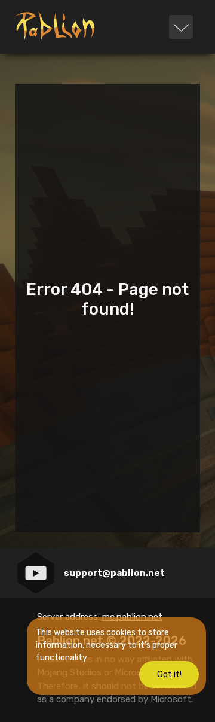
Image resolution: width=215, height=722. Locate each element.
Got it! (169, 674)
